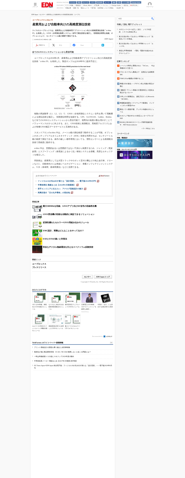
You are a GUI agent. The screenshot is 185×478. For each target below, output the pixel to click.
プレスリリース (39, 267)
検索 (153, 18)
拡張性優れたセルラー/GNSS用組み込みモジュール (66, 222)
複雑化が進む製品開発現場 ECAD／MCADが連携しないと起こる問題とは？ (62, 352)
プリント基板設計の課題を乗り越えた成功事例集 (52, 347)
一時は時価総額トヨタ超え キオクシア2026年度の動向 (54, 356)
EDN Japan (34, 14)
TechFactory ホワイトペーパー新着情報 (47, 343)
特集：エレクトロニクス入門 (127, 149)
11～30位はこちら (149, 128)
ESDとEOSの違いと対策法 (55, 239)
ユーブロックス (39, 264)
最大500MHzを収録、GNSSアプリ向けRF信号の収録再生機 (70, 206)
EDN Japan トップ (103, 277)
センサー (42, 14)
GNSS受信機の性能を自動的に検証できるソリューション (69, 214)
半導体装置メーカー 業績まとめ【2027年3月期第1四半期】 (55, 361)
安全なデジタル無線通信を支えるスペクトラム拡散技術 (68, 247)
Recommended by (97, 336)
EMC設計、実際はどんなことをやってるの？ (63, 231)
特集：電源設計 (122, 138)
